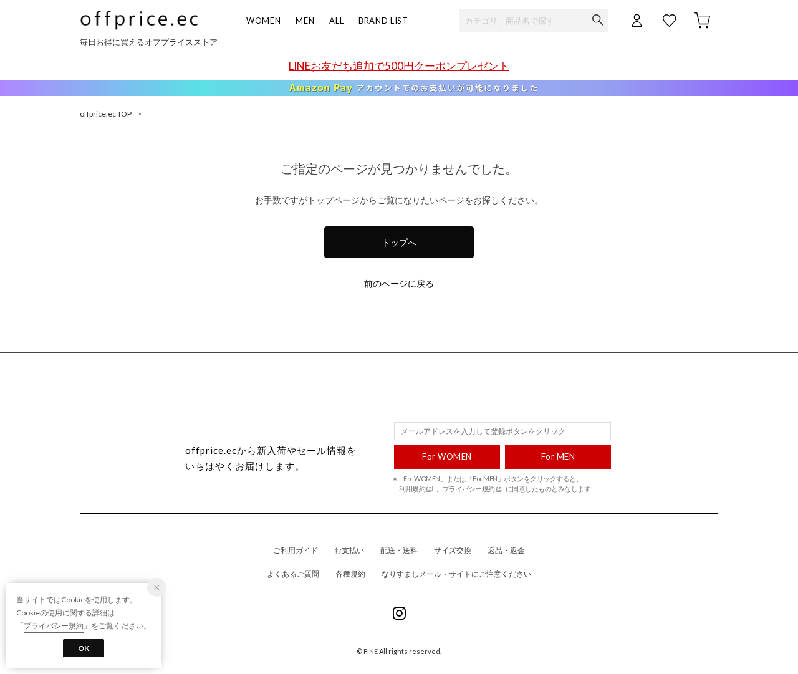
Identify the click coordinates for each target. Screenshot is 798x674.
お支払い (349, 550)
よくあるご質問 (293, 574)
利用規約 (412, 488)
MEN (305, 21)
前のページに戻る (399, 283)
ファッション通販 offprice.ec (139, 20)
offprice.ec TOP (106, 113)
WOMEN (263, 21)
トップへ (399, 242)
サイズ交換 (452, 550)
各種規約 (350, 574)
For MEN (558, 456)
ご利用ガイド (295, 550)
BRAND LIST (383, 21)
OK (83, 648)
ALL (336, 21)
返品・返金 (506, 550)
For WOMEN (447, 456)
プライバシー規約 (469, 488)
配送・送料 (399, 550)
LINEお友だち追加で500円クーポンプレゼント (399, 65)
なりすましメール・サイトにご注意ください (456, 574)
